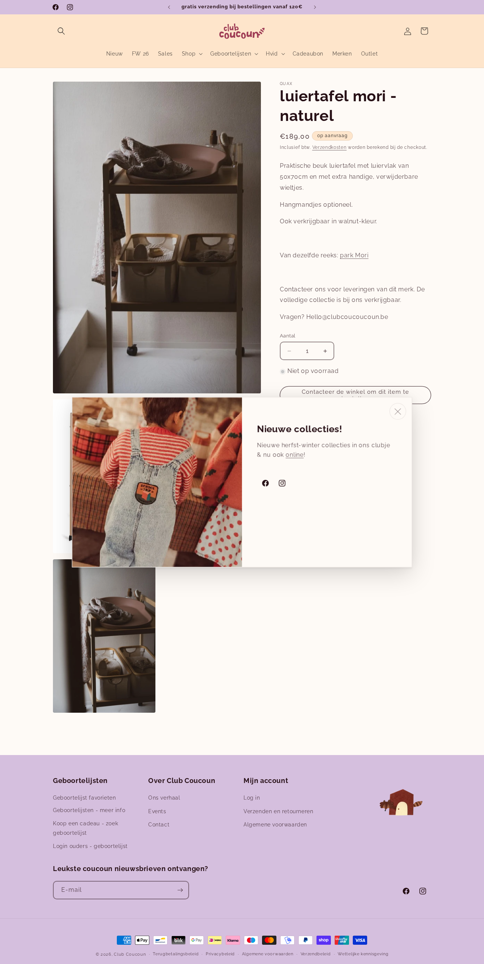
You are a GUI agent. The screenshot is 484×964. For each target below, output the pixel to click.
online (294, 454)
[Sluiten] (397, 411)
